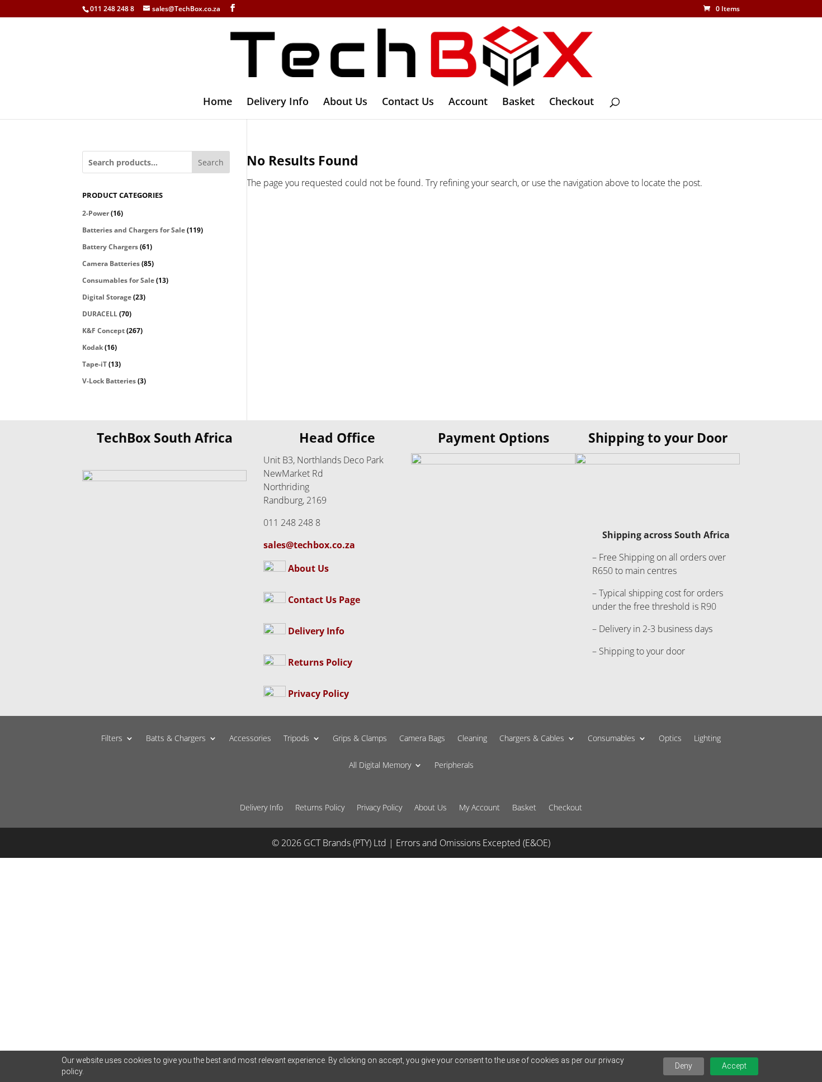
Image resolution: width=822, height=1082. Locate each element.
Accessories (250, 738)
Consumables (611, 738)
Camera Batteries (111, 263)
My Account (479, 808)
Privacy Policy (318, 693)
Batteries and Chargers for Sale (133, 230)
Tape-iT (94, 364)
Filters (111, 738)
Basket (518, 102)
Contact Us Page (324, 600)
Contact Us (408, 102)
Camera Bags (422, 738)
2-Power (95, 213)
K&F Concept (103, 330)
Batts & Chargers (176, 738)
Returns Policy (320, 662)
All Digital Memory (380, 765)
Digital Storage (106, 297)
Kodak (92, 347)
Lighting (707, 738)
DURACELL (99, 314)
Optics (670, 738)
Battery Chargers (110, 246)
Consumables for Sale (118, 280)
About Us (345, 102)
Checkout (571, 102)
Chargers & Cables (531, 738)
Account (468, 102)
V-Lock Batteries (109, 381)
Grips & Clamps (360, 738)
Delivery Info (278, 102)
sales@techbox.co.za (309, 545)
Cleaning (472, 738)
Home (217, 102)
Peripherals (454, 765)
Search (211, 162)
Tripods (296, 738)
